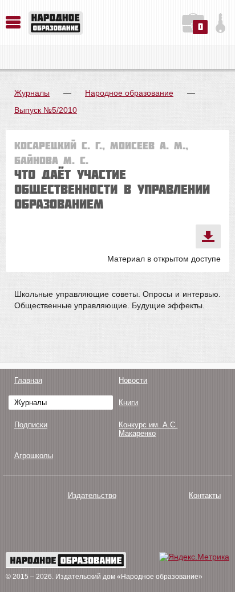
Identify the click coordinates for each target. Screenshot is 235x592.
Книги (128, 402)
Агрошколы (33, 455)
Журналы (32, 92)
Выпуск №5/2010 (45, 110)
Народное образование (129, 92)
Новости (133, 380)
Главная (28, 380)
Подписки (30, 424)
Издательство (92, 495)
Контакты (205, 495)
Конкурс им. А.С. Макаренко (148, 429)
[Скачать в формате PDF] (208, 236)
